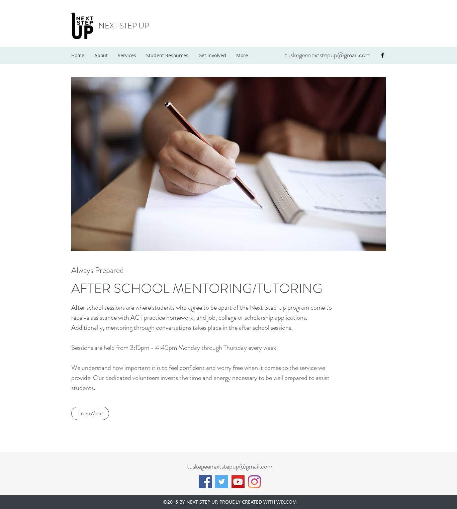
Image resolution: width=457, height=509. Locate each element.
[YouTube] (238, 481)
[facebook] (382, 55)
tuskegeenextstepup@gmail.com (327, 55)
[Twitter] (221, 481)
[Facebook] (205, 481)
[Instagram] (254, 481)
